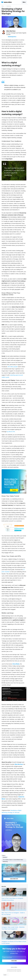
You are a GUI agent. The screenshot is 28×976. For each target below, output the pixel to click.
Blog (3, 6)
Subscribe (14, 960)
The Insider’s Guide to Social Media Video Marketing (13, 860)
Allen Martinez (10, 31)
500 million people (12, 366)
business (5, 857)
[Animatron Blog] (14, 967)
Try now (14, 490)
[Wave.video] (6, 2)
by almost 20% (11, 431)
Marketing (9, 6)
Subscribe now (14, 878)
